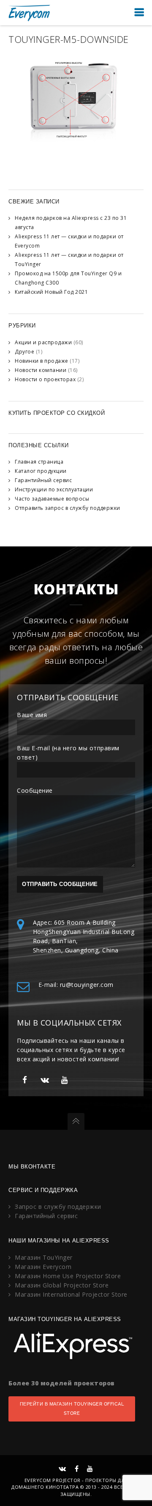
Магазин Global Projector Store (62, 1285)
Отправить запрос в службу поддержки (67, 508)
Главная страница (39, 461)
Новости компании (40, 370)
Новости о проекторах (45, 379)
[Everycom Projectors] (29, 12)
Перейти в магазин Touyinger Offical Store (72, 1408)
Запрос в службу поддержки (58, 1207)
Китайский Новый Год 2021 (51, 291)
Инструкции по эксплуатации (54, 489)
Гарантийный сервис (43, 480)
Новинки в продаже (41, 360)
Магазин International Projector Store (71, 1294)
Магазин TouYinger (44, 1257)
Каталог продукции (41, 471)
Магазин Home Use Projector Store (68, 1276)
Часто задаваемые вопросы (52, 498)
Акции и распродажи (43, 342)
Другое (24, 351)
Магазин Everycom (43, 1267)
